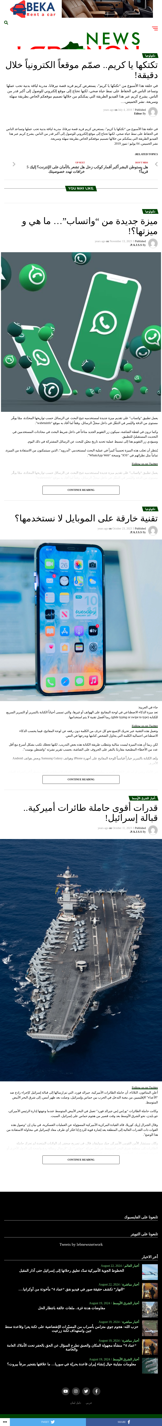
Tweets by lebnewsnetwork (81, 1244)
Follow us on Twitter (145, 464)
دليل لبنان (75, 1402)
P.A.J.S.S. (136, 245)
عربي (89, 1402)
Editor (138, 113)
